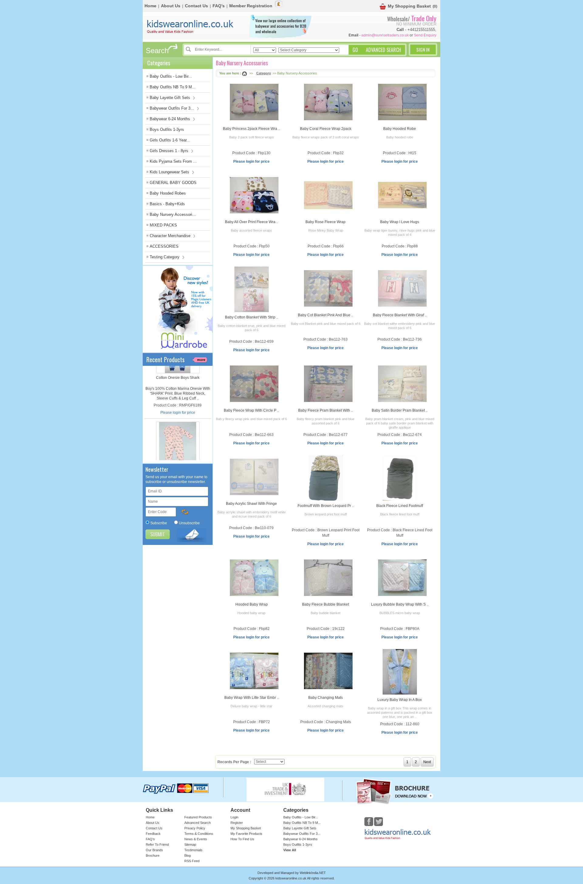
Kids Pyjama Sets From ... (173, 161)
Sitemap (190, 844)
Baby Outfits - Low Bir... (171, 76)
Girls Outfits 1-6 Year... (170, 140)
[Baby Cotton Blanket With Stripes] (251, 289)
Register (236, 822)
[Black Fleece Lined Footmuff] (399, 478)
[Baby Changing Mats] (328, 671)
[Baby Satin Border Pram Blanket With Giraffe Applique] (402, 383)
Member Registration (250, 5)
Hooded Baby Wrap (251, 604)
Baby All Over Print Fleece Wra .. (251, 222)
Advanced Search (197, 822)
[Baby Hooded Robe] (402, 102)
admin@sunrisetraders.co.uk (385, 35)
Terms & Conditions (198, 833)
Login (234, 817)
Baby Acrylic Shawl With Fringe (251, 503)
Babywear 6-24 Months (170, 119)
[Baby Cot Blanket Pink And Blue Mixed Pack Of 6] (328, 288)
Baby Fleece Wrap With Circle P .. (251, 410)
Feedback (153, 833)
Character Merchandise (171, 235)
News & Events (195, 839)
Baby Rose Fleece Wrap (325, 222)
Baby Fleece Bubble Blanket (325, 604)
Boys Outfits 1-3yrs (167, 129)
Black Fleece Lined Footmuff (399, 506)
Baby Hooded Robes (168, 193)
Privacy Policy (194, 828)
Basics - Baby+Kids (167, 204)
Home (150, 5)
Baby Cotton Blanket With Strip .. (251, 317)
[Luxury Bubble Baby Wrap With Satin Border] (402, 577)
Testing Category (165, 257)
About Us (170, 5)
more (201, 360)
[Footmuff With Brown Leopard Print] (325, 478)
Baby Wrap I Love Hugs (399, 222)
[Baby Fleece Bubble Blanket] (328, 577)
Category (263, 73)
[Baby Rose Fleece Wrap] (328, 195)
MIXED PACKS (163, 225)
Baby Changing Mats (325, 697)
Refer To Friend (157, 844)
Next (427, 762)
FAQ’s (219, 5)
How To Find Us (242, 839)
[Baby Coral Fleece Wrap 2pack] (328, 102)
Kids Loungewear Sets (170, 172)
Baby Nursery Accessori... (173, 214)
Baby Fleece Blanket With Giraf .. (400, 315)
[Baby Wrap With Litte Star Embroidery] (254, 671)
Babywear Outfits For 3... (172, 108)
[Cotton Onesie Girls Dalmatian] (177, 392)
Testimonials (193, 850)
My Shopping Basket (409, 6)
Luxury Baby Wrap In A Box (399, 700)
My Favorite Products (246, 833)
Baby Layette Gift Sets (170, 97)
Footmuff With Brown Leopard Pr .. (326, 506)
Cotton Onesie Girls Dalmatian (178, 419)
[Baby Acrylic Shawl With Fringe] (254, 477)
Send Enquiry (425, 35)
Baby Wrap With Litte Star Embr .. (251, 697)
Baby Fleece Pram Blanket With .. (325, 410)
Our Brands (154, 850)
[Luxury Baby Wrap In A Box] (399, 672)
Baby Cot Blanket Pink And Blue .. (325, 315)
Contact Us (196, 5)
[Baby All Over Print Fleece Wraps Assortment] (254, 195)
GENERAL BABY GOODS (173, 182)
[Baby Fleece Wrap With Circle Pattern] (254, 383)
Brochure (152, 855)
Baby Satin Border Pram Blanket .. (400, 410)
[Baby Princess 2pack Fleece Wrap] (254, 102)
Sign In (423, 49)
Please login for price (177, 454)
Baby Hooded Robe (399, 129)
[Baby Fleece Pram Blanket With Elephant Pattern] (328, 383)
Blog (187, 855)
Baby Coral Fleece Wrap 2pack (325, 129)
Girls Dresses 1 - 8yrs (169, 150)
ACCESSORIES (164, 246)
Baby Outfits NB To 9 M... (173, 87)
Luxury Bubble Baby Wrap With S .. (399, 604)
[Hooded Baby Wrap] (254, 577)
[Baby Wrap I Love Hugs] (402, 195)
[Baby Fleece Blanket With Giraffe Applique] (402, 288)
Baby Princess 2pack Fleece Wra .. (251, 129)
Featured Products (198, 817)
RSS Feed (191, 861)
